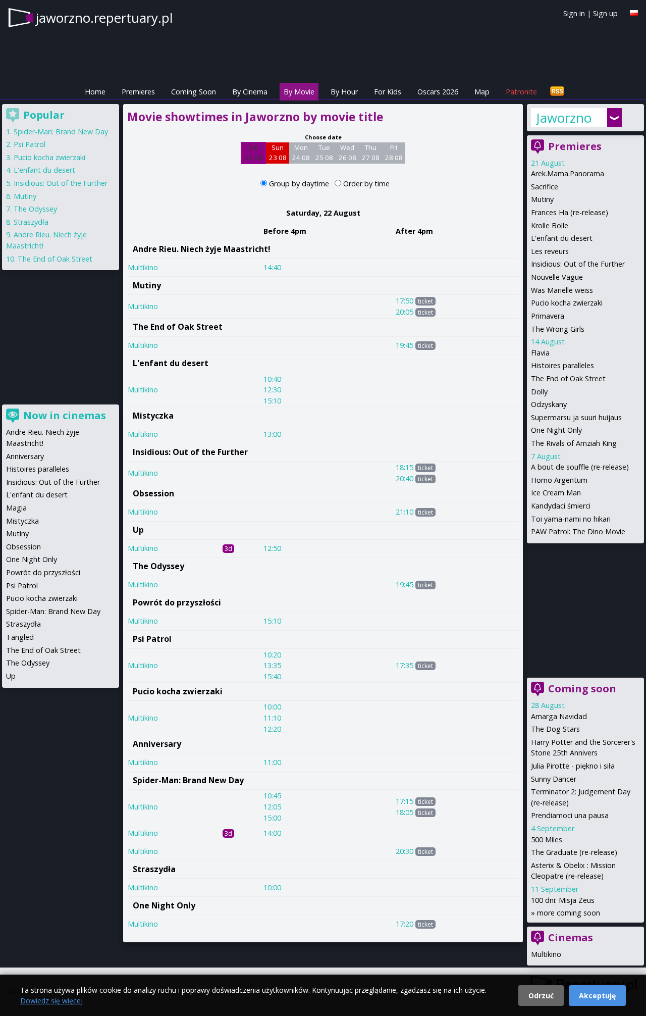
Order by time (366, 183)
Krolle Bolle (549, 225)
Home (95, 91)
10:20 (272, 654)
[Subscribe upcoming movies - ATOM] (557, 91)
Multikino (143, 267)
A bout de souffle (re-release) (580, 467)
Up (138, 529)
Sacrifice (544, 186)
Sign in (574, 13)
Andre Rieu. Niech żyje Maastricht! (202, 249)
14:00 (272, 833)
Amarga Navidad (559, 716)
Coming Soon (193, 91)
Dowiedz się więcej (51, 1000)
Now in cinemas (64, 415)
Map (482, 91)
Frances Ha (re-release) (569, 212)
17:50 (404, 301)
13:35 (272, 665)
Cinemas (570, 937)
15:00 (272, 818)
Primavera (547, 316)
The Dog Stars (555, 729)
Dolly (539, 391)
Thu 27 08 (371, 152)
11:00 (272, 762)
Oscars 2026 (437, 91)
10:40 (272, 379)
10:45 (272, 795)
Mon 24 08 (301, 152)
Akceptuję (597, 995)
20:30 (404, 851)
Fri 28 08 (394, 152)
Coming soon (582, 688)
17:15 (404, 801)
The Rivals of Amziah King (574, 443)
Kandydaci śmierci (560, 506)
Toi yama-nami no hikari (571, 519)
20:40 (404, 478)
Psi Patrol (152, 638)
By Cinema (249, 91)
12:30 (272, 389)
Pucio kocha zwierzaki (178, 691)
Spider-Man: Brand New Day (188, 780)
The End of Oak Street (178, 326)
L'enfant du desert (170, 363)
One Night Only (164, 905)
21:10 (404, 512)
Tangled (20, 637)
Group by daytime (300, 183)
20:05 (404, 312)
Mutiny (147, 285)
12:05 (272, 806)
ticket (425, 301)
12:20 (272, 729)
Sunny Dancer (553, 779)
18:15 (404, 467)
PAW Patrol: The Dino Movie (578, 531)
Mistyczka (153, 415)
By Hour (344, 91)
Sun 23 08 (278, 152)
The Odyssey (158, 566)
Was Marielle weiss (562, 290)
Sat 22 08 (253, 152)
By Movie (299, 91)
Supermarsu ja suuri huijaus (576, 417)
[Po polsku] (634, 13)
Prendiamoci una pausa (570, 815)
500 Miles (546, 839)
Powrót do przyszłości (177, 602)
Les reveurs (550, 251)
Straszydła (154, 869)
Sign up (605, 13)
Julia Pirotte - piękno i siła (573, 766)
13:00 (272, 434)
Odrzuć (541, 995)
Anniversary (157, 743)
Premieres (138, 91)
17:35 (404, 665)
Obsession (153, 493)
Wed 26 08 (347, 152)
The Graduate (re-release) (574, 852)
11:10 (272, 718)
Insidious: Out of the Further (190, 452)
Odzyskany (549, 404)
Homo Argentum (559, 480)
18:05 (404, 812)
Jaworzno (563, 118)
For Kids (387, 91)
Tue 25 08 (324, 152)
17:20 (404, 924)
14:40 (272, 267)
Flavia (540, 353)
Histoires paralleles (562, 365)
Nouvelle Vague (557, 277)
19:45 (404, 345)
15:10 (272, 400)
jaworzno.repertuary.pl (104, 18)
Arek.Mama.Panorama (567, 173)
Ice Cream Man (556, 492)
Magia (16, 508)
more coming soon (568, 913)
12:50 (272, 548)
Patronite (521, 91)
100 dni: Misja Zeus (563, 900)
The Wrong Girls (557, 329)
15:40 (272, 676)
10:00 (272, 707)
